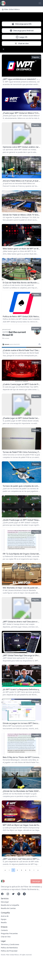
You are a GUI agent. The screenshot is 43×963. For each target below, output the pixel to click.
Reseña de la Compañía (10, 905)
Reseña (4, 922)
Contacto (4, 930)
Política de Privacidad (9, 951)
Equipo (3, 919)
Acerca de (4, 916)
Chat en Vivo (5, 937)
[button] (9, 870)
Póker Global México (12, 9)
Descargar (36, 881)
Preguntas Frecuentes (9, 933)
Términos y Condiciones (10, 944)
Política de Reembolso (9, 948)
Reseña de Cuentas (8, 908)
